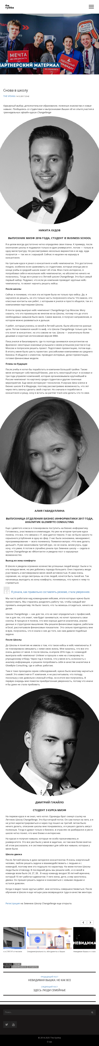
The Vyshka (9, 96)
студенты (33, 967)
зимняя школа (19, 967)
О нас (49, 1041)
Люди (17, 964)
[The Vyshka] (26, 7)
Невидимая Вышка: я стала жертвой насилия (45, 951)
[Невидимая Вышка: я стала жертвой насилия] (49, 943)
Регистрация (13, 903)
